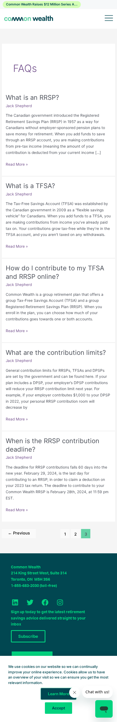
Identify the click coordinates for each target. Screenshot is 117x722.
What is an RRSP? (32, 97)
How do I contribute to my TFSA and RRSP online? (55, 272)
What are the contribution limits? (56, 352)
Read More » (17, 163)
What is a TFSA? (30, 186)
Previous (19, 533)
